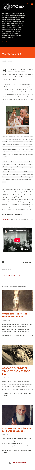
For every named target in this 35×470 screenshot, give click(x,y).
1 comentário (19, 336)
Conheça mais (6, 219)
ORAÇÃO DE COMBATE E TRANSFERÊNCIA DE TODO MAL (16, 371)
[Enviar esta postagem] (3, 262)
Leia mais (30, 336)
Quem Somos (6, 42)
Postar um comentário (11, 276)
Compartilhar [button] (26, 262)
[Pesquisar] (27, 3)
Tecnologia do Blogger (18, 462)
